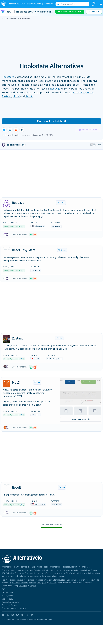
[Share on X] (10, 129)
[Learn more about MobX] (6, 383)
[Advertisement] (51, 39)
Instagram (41, 582)
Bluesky (24, 582)
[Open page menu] (101, 4)
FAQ (3, 589)
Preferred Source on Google (14, 608)
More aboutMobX (79, 419)
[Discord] (3, 615)
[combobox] (72, 4)
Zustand (6, 96)
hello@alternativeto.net (57, 580)
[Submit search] (58, 4)
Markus (28, 570)
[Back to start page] (4, 3)
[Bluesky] (17, 615)
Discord (77, 580)
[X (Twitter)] (7, 615)
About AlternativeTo (10, 602)
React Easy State (83, 92)
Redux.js (55, 88)
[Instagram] (27, 615)
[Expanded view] (91, 144)
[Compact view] (94, 144)
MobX (16, 96)
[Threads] (22, 615)
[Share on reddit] (16, 129)
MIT (22, 226)
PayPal (33, 585)
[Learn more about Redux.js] (6, 203)
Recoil (29, 96)
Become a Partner (9, 605)
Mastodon (16, 582)
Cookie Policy (7, 599)
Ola (19, 570)
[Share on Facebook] (4, 129)
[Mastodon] (12, 615)
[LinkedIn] (32, 615)
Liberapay (23, 585)
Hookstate (8, 76)
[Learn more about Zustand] (6, 339)
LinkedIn (52, 582)
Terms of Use (7, 592)
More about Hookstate (49, 121)
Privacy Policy (8, 595)
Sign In (94, 4)
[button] (31, 234)
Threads (32, 582)
